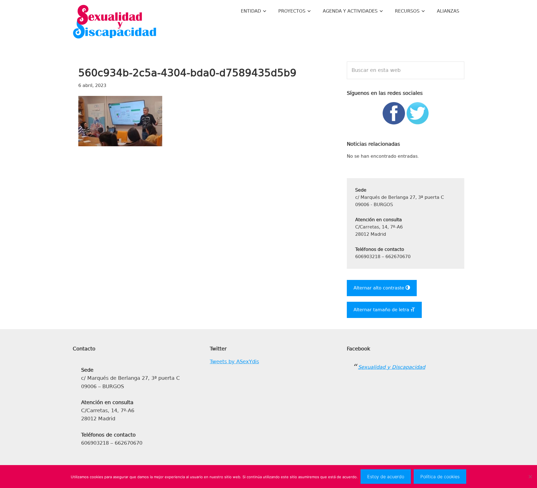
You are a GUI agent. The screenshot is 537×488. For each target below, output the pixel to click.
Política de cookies (440, 476)
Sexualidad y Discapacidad (115, 22)
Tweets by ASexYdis (234, 362)
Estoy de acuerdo (385, 476)
